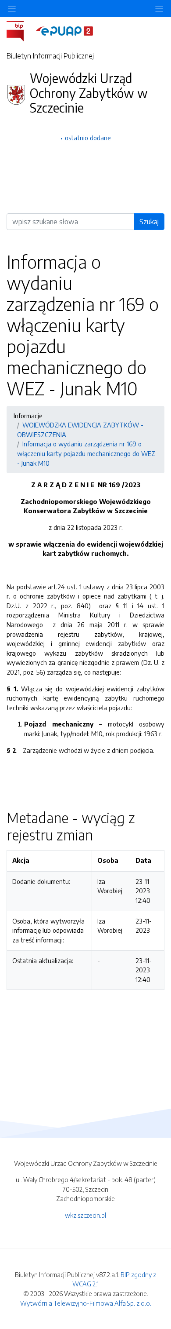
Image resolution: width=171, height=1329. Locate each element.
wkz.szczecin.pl (85, 1215)
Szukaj (149, 221)
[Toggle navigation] (159, 9)
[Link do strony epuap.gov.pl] (64, 30)
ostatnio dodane (88, 138)
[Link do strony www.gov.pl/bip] (20, 30)
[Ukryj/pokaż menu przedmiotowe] (12, 9)
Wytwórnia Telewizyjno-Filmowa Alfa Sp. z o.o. (85, 1303)
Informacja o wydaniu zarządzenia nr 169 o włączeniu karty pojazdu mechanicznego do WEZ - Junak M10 (86, 453)
